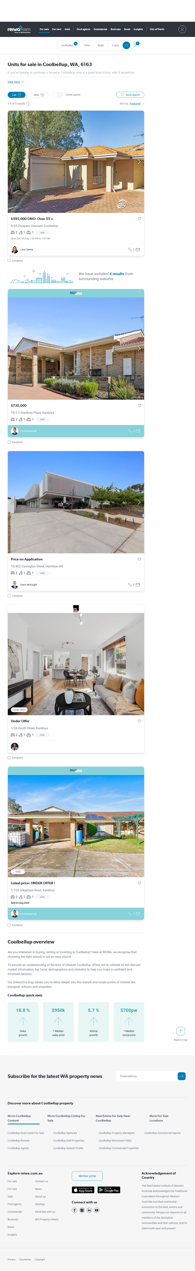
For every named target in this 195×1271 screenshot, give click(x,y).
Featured (135, 103)
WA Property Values (46, 1219)
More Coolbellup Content (19, 1118)
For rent (56, 29)
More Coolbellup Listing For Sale (66, 1118)
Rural (127, 29)
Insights (138, 29)
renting (51, 952)
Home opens (58, 95)
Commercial (100, 29)
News (38, 1188)
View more (14, 81)
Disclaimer (25, 1259)
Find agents (83, 29)
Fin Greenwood (28, 431)
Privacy (11, 1259)
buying (40, 952)
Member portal (87, 1176)
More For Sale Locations (159, 1118)
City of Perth (157, 29)
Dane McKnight (28, 584)
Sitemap (40, 1204)
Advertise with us (45, 1211)
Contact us (41, 1181)
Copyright (40, 1259)
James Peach (27, 746)
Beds (101, 45)
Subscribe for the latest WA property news (55, 1076)
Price (87, 45)
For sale (44, 29)
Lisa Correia (26, 249)
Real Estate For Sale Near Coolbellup (113, 1118)
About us (40, 1196)
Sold (67, 29)
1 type (115, 45)
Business (116, 29)
